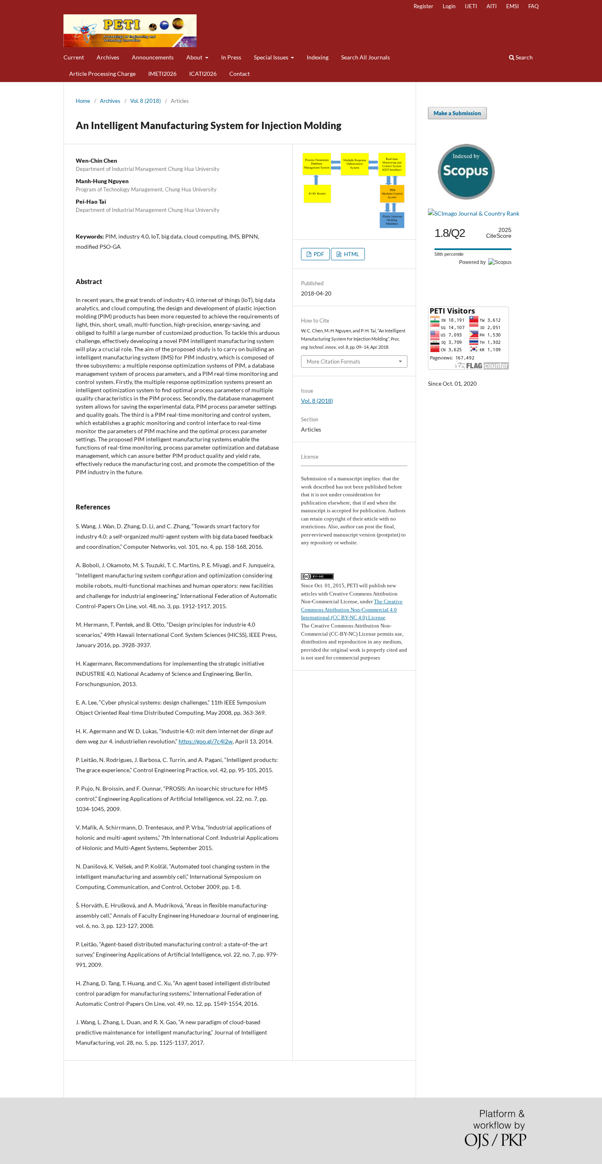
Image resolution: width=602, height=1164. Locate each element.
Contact (239, 73)
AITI (492, 6)
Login (449, 6)
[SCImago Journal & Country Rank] (473, 213)
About (195, 57)
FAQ (533, 6)
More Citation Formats (333, 361)
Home (83, 101)
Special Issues (272, 57)
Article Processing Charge (102, 73)
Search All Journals (365, 57)
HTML (351, 254)
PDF (318, 254)
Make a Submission (457, 113)
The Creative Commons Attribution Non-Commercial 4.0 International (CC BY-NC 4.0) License (352, 609)
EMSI (512, 6)
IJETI (471, 6)
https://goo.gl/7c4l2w (206, 741)
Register (423, 6)
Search (523, 57)
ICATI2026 (203, 73)
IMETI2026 (162, 73)
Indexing (317, 57)
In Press (231, 57)
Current (73, 57)
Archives (108, 57)
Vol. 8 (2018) (145, 101)
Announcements (153, 57)
